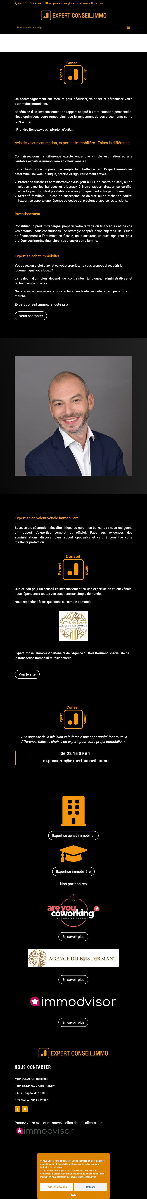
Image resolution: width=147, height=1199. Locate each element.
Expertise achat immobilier (73, 835)
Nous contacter (31, 316)
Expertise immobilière (73, 871)
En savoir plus (73, 937)
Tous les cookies (56, 1187)
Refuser (90, 1187)
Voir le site (27, 674)
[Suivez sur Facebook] (17, 1109)
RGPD (73, 1194)
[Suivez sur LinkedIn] (25, 1109)
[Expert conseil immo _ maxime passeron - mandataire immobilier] (73, 474)
